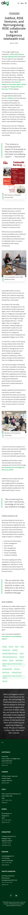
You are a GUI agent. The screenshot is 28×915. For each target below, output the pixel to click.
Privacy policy (16, 902)
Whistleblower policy (15, 904)
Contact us (19, 905)
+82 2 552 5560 (6, 820)
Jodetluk (21, 657)
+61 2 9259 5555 (7, 763)
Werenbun (4, 681)
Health (22, 646)
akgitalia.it (4, 802)
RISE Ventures (5, 672)
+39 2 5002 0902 (7, 800)
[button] (24, 3)
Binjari (16, 646)
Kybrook (11, 660)
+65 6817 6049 (6, 843)
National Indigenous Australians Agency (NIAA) (12, 664)
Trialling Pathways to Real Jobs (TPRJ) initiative (11, 677)
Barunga (4, 646)
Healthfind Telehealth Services (9, 653)
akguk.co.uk (5, 884)
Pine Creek (16, 669)
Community (14, 13)
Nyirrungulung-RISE (7, 669)
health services (6, 650)
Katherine (4, 660)
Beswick (11, 646)
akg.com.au (5, 765)
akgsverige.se (5, 865)
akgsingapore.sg (6, 845)
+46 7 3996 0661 (7, 862)
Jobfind (21, 653)
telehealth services (16, 672)
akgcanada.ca (5, 783)
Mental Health (19, 660)
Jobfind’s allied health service (9, 657)
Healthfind (15, 650)
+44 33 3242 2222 (7, 882)
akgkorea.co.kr (6, 822)
